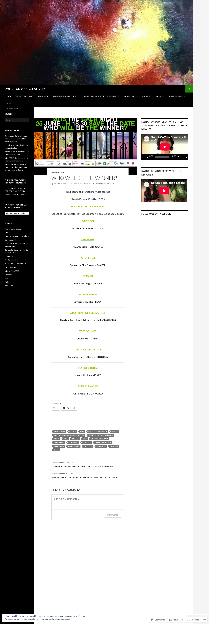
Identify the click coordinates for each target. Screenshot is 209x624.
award (115, 431)
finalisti (114, 446)
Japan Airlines (10, 267)
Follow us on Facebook (156, 214)
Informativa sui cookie (61, 619)
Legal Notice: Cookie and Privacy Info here (57, 96)
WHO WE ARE (129, 96)
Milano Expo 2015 (12, 271)
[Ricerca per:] (17, 120)
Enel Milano (73, 446)
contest (86, 442)
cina (66, 439)
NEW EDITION (58, 172)
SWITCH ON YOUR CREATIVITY (25, 89)
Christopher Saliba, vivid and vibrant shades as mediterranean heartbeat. (16, 139)
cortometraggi (103, 442)
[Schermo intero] (185, 157)
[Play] (146, 157)
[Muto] (180, 157)
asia (82, 431)
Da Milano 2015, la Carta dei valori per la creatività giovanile (82, 464)
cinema (75, 439)
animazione (59, 431)
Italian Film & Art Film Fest (15, 264)
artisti (72, 431)
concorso (59, 442)
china (56, 439)
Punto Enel (9, 286)
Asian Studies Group (13, 229)
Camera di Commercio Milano (17, 236)
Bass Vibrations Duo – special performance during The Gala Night (84, 475)
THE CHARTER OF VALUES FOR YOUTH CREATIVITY (100, 96)
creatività (59, 446)
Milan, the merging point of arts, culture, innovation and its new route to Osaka (16, 167)
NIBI (6, 278)
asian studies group (97, 431)
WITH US (159, 96)
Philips (7, 282)
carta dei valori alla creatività (69, 435)
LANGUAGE (145, 96)
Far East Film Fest (12, 260)
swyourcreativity (81, 184)
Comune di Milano (99, 439)
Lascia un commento (105, 184)
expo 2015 (88, 446)
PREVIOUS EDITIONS (177, 96)
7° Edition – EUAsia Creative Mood (19, 96)
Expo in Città (10, 256)
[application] (164, 147)
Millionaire (9, 275)
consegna (73, 442)
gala (56, 450)
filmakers (101, 446)
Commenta (112, 514)
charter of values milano (101, 435)
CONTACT (9, 103)
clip (85, 439)
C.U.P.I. (7, 232)
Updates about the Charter (15, 195)
